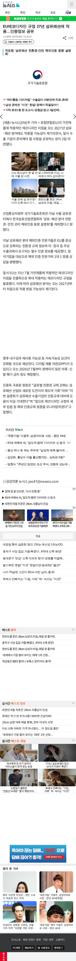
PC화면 (16, 947)
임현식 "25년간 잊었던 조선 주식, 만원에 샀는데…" (38, 464)
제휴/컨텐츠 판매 (32, 939)
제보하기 (29, 947)
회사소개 (15, 939)
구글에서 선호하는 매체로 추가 (20, 42)
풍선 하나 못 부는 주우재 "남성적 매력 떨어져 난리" (38, 450)
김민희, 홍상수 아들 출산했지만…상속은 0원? (36, 457)
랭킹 (22, 12)
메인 (7, 12)
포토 (52, 12)
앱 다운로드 (44, 947)
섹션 (37, 12)
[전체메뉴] (71, 4)
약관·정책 (48, 939)
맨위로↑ (58, 947)
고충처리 (60, 939)
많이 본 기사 (10, 868)
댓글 (38, 536)
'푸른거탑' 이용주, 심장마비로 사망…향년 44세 (36, 435)
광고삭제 (4, 956)
